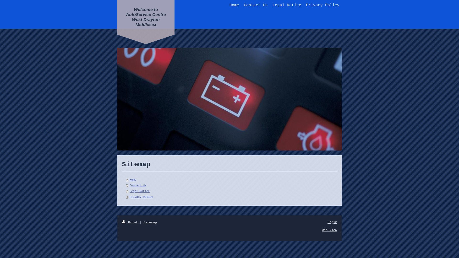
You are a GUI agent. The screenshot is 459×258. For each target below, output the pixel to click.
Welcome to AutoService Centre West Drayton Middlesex (146, 17)
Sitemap (150, 222)
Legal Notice (140, 191)
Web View (329, 230)
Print (133, 222)
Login (332, 222)
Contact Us (138, 185)
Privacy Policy (141, 197)
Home (133, 180)
